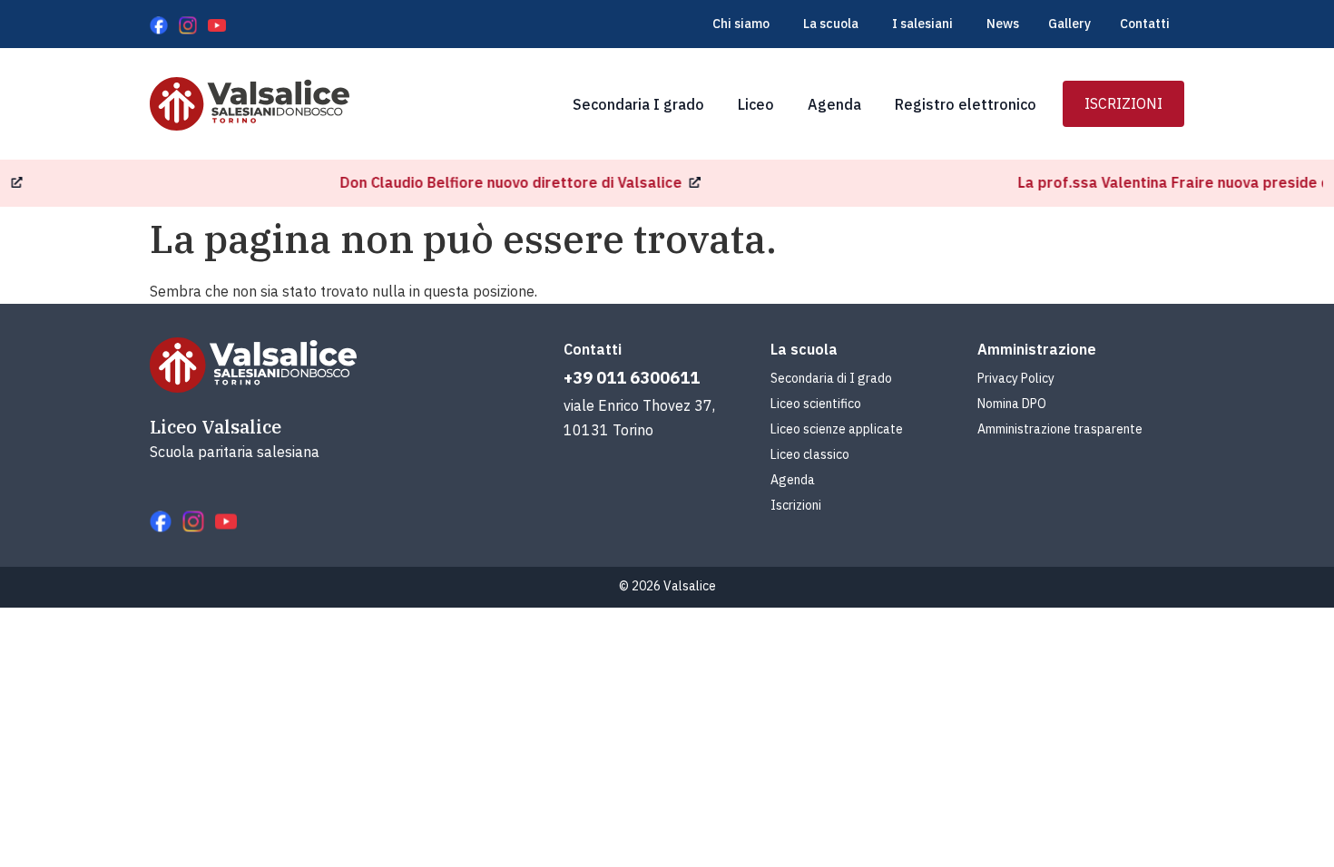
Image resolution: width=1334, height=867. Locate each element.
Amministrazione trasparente (1060, 429)
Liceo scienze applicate (836, 429)
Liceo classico (809, 454)
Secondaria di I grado (831, 378)
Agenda (792, 480)
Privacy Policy (1015, 378)
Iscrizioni (795, 505)
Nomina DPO (1011, 403)
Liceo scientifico (815, 403)
